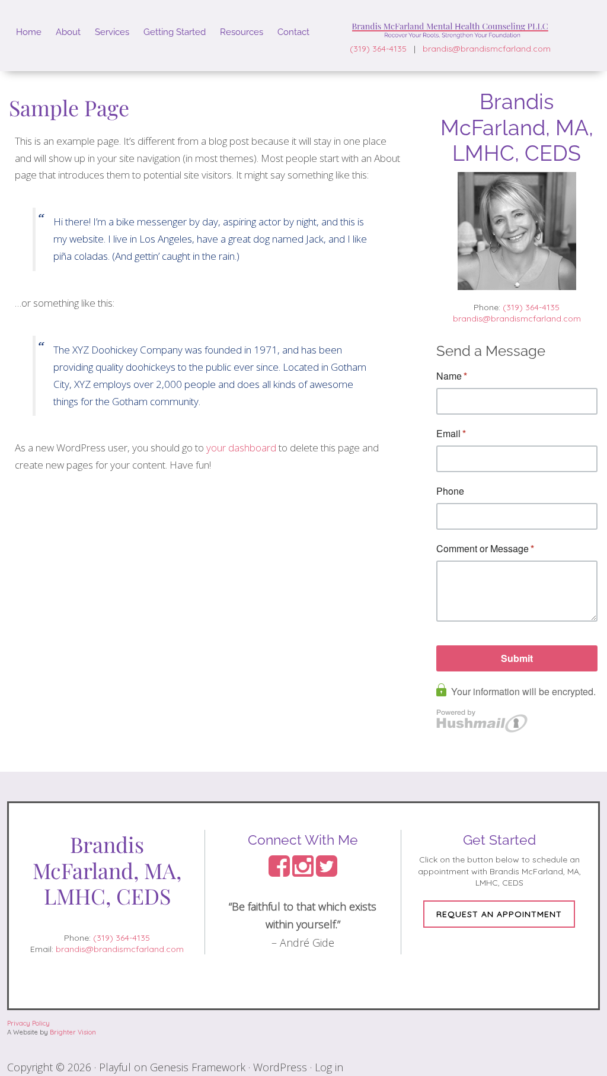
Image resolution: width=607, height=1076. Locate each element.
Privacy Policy (28, 1023)
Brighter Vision (73, 1032)
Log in (329, 1067)
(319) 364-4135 (378, 48)
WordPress (280, 1067)
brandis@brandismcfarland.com (487, 48)
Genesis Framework (197, 1067)
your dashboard (241, 447)
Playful (115, 1067)
